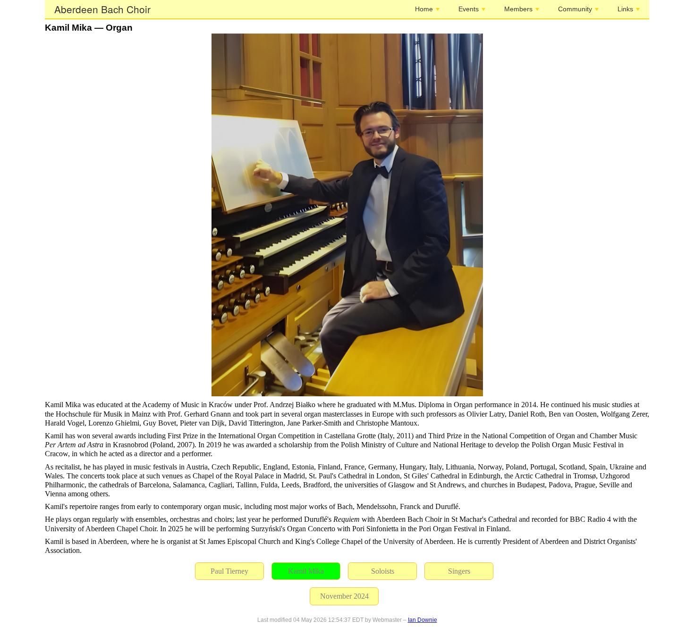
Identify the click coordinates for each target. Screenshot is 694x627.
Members (518, 9)
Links (625, 9)
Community (575, 9)
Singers (459, 571)
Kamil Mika (306, 571)
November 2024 (344, 596)
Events (468, 9)
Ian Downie (422, 620)
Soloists (382, 571)
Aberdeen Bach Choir (102, 9)
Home (424, 9)
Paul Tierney (229, 571)
